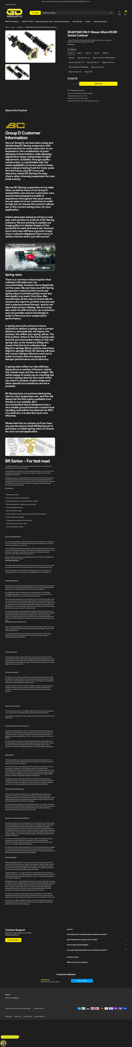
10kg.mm (106, 53)
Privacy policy (17, 1016)
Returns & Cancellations (12, 998)
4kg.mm (72, 53)
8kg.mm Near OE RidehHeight (78, 67)
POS (15, 1008)
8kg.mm (97, 53)
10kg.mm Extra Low (76, 72)
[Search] (111, 13)
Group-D (11, 1008)
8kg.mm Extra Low (84, 58)
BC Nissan (20, 27)
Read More (71, 44)
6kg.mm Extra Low (109, 62)
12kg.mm (72, 58)
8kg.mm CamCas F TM (76, 62)
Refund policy (8, 1016)
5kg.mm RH (89, 72)
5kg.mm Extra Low (93, 62)
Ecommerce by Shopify (25, 1008)
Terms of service (27, 1016)
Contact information (39, 1016)
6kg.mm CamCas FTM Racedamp (104, 58)
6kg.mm (89, 53)
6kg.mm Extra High (98, 67)
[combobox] (77, 13)
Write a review (82, 981)
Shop (12, 27)
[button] (119, 12)
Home (7, 27)
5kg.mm (80, 53)
